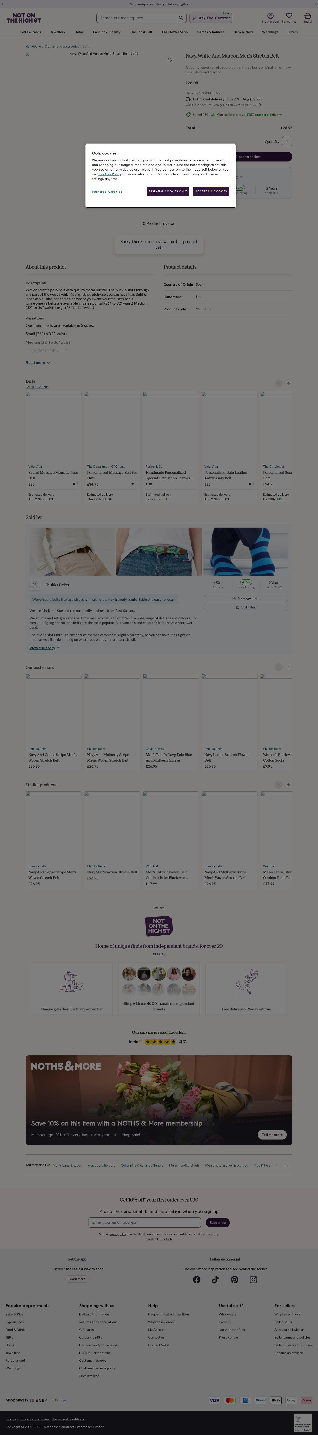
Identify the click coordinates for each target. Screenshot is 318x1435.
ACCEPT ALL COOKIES (211, 191)
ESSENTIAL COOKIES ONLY (168, 191)
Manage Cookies (107, 192)
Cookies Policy (109, 174)
